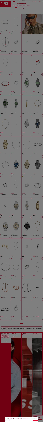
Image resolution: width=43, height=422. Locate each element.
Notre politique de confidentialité (34, 418)
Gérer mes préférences (27, 418)
